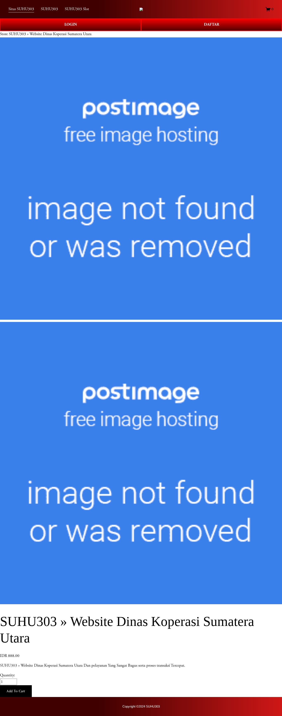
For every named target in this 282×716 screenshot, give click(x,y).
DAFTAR (211, 24)
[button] (16, 691)
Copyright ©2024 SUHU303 (141, 706)
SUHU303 (8, 665)
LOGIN (70, 24)
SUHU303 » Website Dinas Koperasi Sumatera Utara (50, 34)
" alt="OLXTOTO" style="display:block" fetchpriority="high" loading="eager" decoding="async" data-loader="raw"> (141, 9)
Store (4, 34)
